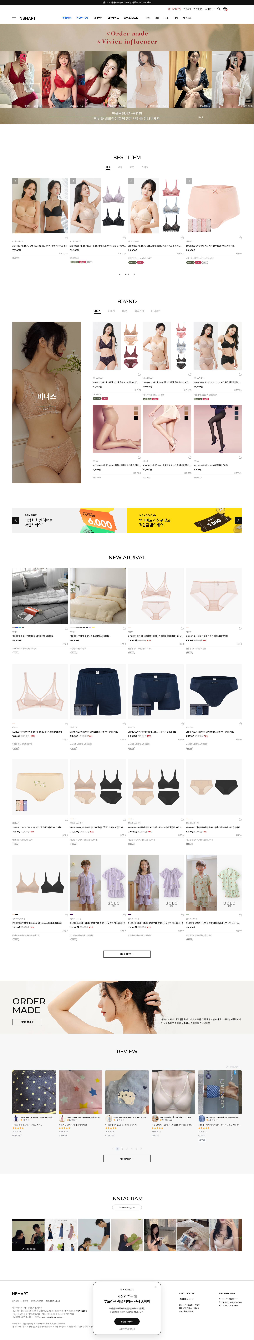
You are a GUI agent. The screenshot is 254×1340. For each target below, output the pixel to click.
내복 (176, 17)
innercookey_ (126, 1207)
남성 (148, 17)
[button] (10, 78)
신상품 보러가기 (127, 1321)
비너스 (97, 311)
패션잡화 (187, 17)
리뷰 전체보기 (126, 1158)
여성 (157, 17)
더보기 (46, 409)
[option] (127, 225)
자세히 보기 (26, 1022)
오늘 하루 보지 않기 (127, 1329)
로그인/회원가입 (174, 9)
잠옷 (166, 17)
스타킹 (144, 167)
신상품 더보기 (126, 954)
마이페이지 (198, 9)
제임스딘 (139, 311)
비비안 (111, 311)
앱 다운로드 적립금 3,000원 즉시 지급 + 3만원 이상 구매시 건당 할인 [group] (127, 2)
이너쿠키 (156, 311)
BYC (124, 311)
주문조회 (187, 9)
